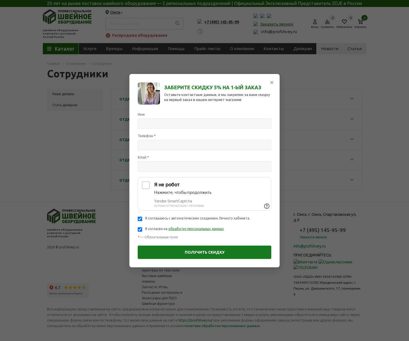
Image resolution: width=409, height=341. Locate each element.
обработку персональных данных (196, 229)
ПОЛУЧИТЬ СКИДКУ (205, 252)
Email (143, 157)
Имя (141, 114)
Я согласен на (184, 229)
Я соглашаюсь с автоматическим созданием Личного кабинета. (197, 218)
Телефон (147, 136)
